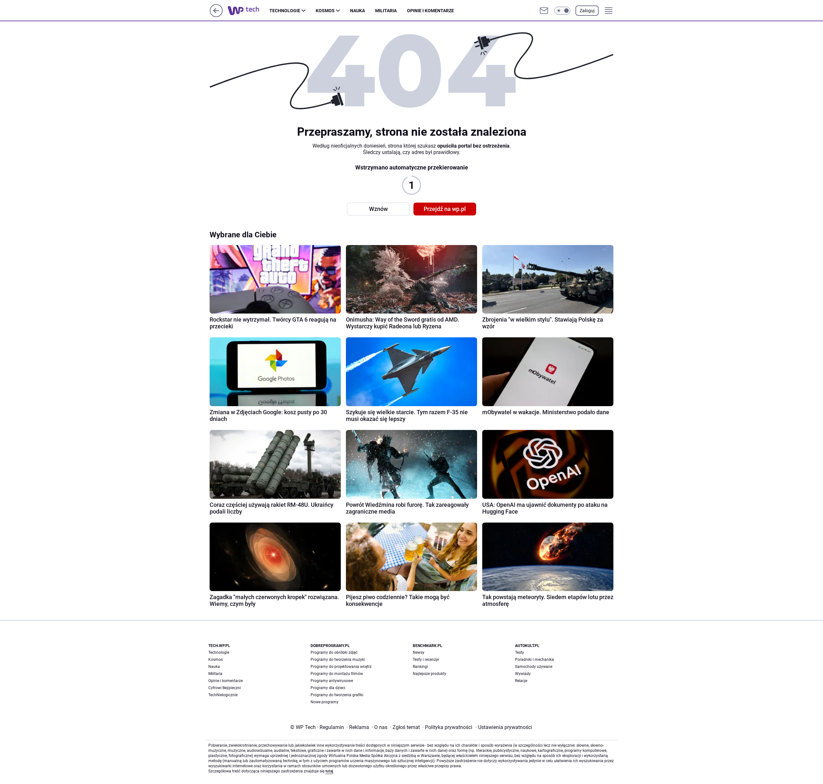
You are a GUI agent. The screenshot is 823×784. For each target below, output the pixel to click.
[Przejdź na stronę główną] (216, 15)
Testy (519, 652)
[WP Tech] (248, 10)
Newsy (418, 652)
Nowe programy (325, 702)
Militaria (386, 10)
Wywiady (523, 673)
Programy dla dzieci (328, 688)
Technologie (284, 10)
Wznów (378, 208)
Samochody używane (533, 666)
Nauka (357, 10)
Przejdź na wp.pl (445, 208)
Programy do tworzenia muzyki (338, 659)
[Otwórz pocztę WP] (544, 10)
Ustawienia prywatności (503, 727)
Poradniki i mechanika (534, 659)
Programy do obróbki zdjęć (334, 652)
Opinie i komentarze (430, 10)
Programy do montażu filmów (337, 673)
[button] (562, 10)
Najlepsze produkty (429, 673)
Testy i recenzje (426, 659)
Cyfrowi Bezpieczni (224, 688)
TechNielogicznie (223, 695)
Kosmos (325, 10)
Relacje (521, 681)
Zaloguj (587, 10)
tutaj (329, 771)
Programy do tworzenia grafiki (337, 695)
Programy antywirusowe (332, 681)
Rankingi (420, 666)
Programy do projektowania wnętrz (341, 666)
